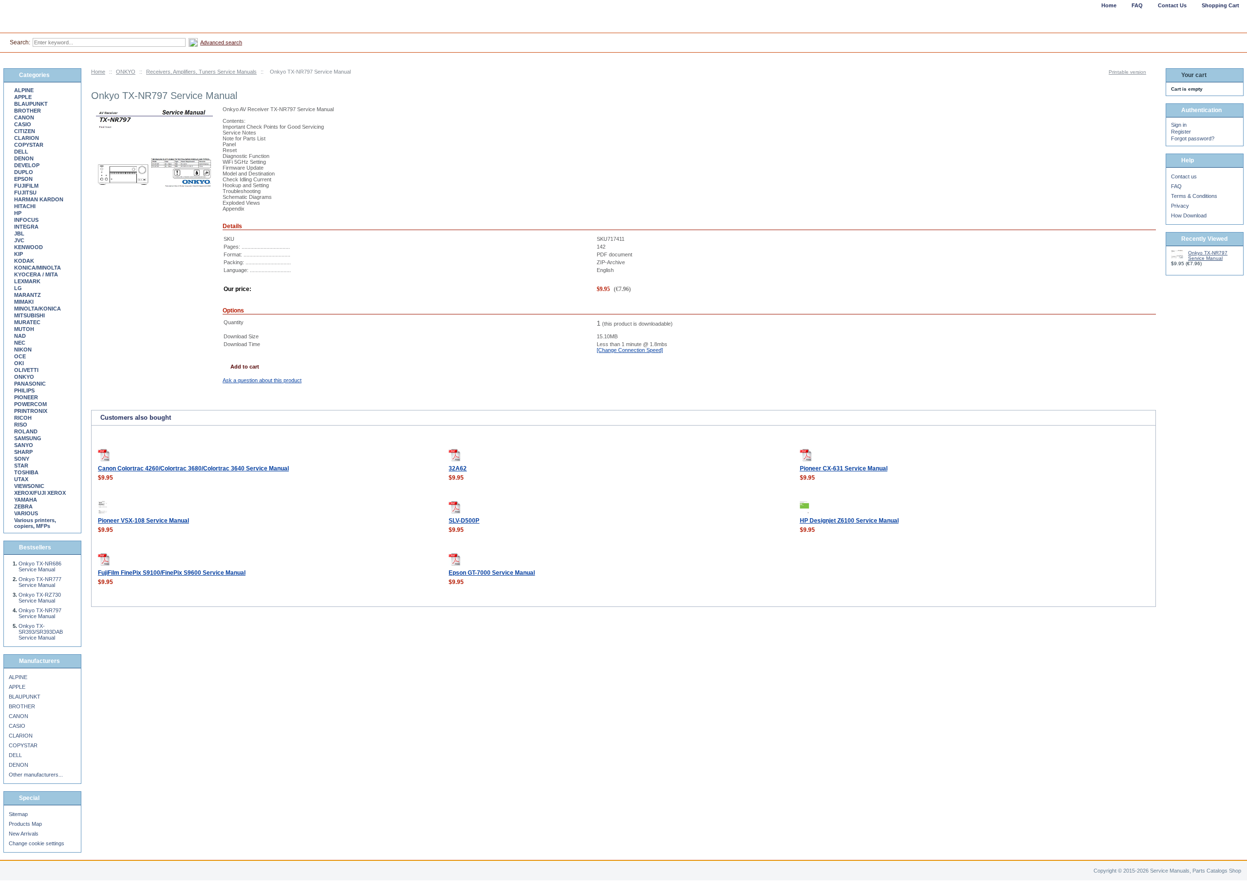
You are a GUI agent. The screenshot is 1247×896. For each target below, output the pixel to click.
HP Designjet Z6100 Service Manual (849, 520)
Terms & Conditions (1194, 196)
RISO (20, 425)
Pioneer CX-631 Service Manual (844, 468)
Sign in (1179, 125)
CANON (24, 117)
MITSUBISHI (29, 315)
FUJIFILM (26, 186)
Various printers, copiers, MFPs (35, 523)
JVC (19, 240)
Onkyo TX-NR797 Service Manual (40, 613)
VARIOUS (26, 513)
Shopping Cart (1220, 5)
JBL (19, 233)
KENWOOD (28, 247)
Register (1181, 132)
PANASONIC (30, 384)
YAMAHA (25, 500)
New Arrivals (23, 834)
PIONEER (26, 397)
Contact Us (1172, 5)
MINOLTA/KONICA (37, 309)
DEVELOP (26, 165)
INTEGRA (26, 227)
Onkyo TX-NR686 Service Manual (40, 566)
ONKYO (125, 72)
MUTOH (24, 329)
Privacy (1180, 206)
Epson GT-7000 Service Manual (492, 572)
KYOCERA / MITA (36, 274)
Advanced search (221, 42)
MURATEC (27, 322)
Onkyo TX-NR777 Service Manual (40, 582)
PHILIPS (24, 390)
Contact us (1184, 176)
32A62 (458, 468)
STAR (21, 465)
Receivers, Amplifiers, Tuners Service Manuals (201, 72)
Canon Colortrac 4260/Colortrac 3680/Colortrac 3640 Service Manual (193, 468)
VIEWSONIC (29, 486)
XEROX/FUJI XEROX (40, 493)
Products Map (25, 824)
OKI (19, 363)
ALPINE (24, 90)
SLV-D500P (464, 520)
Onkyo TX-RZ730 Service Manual (40, 598)
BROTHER (27, 111)
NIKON (23, 349)
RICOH (23, 418)
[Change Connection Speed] (630, 350)
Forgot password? (1192, 138)
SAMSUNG (27, 438)
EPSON (23, 179)
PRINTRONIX (30, 411)
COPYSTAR (28, 145)
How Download (1189, 215)
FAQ (1176, 186)
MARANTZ (27, 295)
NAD (20, 336)
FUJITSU (25, 192)
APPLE (23, 97)
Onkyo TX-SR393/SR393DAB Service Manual (41, 632)
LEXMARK (27, 281)
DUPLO (23, 172)
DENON (24, 158)
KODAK (24, 261)
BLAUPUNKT (31, 104)
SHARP (23, 452)
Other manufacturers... (36, 775)
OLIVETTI (26, 370)
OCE (20, 356)
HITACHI (25, 206)
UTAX (21, 479)
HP (17, 213)
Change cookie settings (36, 843)
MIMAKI (24, 302)
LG (18, 288)
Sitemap (18, 814)
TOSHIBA (26, 472)
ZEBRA (23, 506)
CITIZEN (24, 131)
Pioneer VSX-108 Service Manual (143, 520)
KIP (18, 254)
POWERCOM (30, 404)
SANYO (23, 445)
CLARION (26, 138)
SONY (21, 459)
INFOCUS (26, 220)
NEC (19, 343)
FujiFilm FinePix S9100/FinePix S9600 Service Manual (172, 572)
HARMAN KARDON (38, 199)
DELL (21, 152)
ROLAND (26, 431)
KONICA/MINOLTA (37, 268)
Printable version (1127, 72)
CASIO (22, 124)
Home (98, 72)
